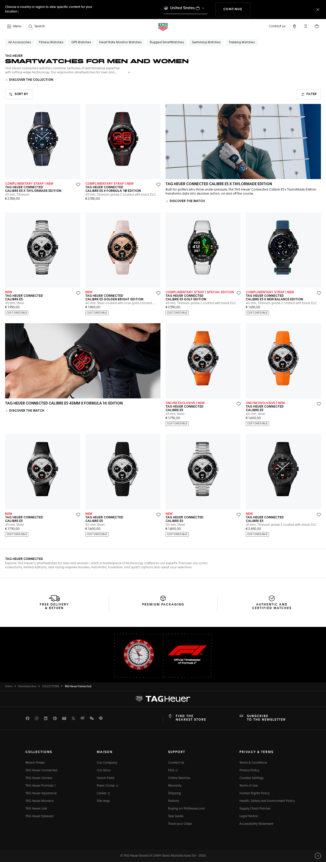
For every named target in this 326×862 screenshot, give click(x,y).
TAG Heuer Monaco (39, 801)
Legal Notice (248, 816)
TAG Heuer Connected (41, 770)
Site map (103, 801)
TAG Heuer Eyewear (39, 816)
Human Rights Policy (254, 793)
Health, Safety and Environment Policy (267, 801)
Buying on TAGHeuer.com (186, 808)
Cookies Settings (251, 778)
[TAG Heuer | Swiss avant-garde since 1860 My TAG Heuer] (163, 698)
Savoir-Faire (105, 778)
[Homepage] (163, 26)
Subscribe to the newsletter (266, 718)
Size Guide (175, 816)
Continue (236, 9)
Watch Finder (35, 762)
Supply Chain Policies (254, 808)
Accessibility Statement (256, 824)
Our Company (107, 762)
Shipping (174, 793)
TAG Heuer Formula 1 (40, 785)
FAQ (171, 770)
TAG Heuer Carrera (38, 778)
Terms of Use (248, 785)
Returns (173, 801)
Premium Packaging (163, 604)
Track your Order (180, 824)
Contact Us (176, 762)
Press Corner (106, 785)
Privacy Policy (249, 770)
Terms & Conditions (253, 762)
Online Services (179, 778)
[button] (306, 26)
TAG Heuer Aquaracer (41, 793)
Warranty (174, 785)
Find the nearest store (191, 718)
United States (182, 8)
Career (102, 793)
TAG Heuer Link (36, 808)
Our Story (103, 770)
